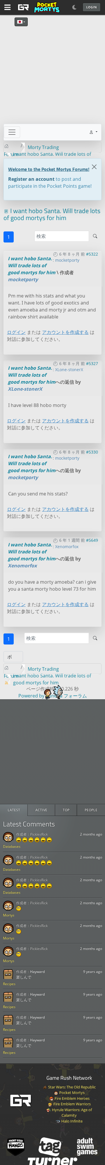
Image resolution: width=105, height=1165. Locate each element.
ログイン (16, 332)
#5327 (92, 363)
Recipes (9, 983)
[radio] (14, 810)
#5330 (92, 452)
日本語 (21, 21)
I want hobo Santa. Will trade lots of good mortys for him (31, 265)
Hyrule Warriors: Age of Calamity (71, 1112)
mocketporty (67, 260)
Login (91, 7)
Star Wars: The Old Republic (71, 1087)
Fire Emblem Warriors (71, 1103)
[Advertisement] (52, 751)
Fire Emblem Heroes (72, 1098)
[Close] (94, 167)
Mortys (8, 915)
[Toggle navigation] (12, 132)
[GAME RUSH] (38, 7)
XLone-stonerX (69, 369)
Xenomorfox (66, 546)
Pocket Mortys (71, 1092)
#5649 (92, 540)
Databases (11, 846)
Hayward (37, 971)
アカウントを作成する (65, 332)
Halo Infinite (71, 1121)
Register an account (31, 179)
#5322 (92, 254)
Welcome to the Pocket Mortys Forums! (48, 169)
